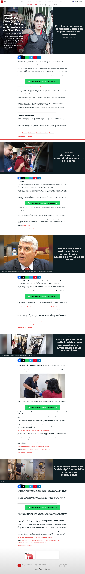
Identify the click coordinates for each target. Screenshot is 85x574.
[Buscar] (83, 2)
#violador (24, 225)
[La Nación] (5, 1)
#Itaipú (30, 324)
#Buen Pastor (51, 132)
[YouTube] (66, 566)
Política (69, 23)
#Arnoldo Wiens (25, 324)
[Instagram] (64, 566)
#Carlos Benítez (40, 540)
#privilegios (45, 132)
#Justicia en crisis (31, 132)
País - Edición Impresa (69, 152)
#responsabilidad (21, 542)
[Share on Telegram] (31, 57)
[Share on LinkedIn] (39, 57)
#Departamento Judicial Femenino (40, 542)
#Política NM (24, 132)
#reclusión (33, 449)
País (69, 336)
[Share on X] (23, 57)
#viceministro (48, 449)
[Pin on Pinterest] (35, 57)
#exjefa (31, 542)
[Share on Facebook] (19, 57)
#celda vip (46, 540)
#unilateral (27, 542)
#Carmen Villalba (39, 132)
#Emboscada (28, 449)
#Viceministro (25, 540)
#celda (37, 449)
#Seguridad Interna (32, 540)
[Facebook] (59, 566)
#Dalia (23, 449)
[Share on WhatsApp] (27, 57)
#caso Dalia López (52, 540)
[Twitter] (62, 566)
